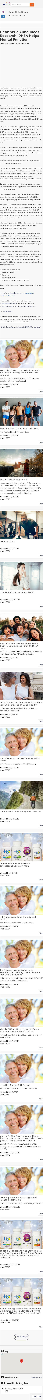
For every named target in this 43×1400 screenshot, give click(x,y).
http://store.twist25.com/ (26, 306)
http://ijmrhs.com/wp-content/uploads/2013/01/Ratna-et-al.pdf (20, 327)
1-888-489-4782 (8, 311)
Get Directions (36, 1377)
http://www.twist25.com (9, 303)
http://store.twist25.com (9, 306)
